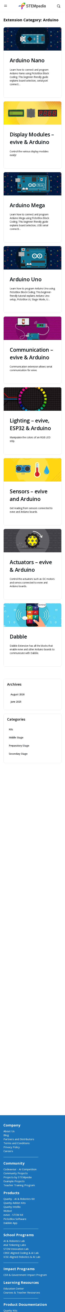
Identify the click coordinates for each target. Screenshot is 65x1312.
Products (11, 1192)
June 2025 (16, 701)
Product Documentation (25, 1304)
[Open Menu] (5, 5)
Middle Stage (16, 737)
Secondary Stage (18, 753)
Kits (11, 729)
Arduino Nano (27, 60)
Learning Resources (21, 1282)
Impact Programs (19, 1268)
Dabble (18, 636)
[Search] (59, 6)
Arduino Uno (25, 279)
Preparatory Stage (19, 745)
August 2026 (18, 694)
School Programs (18, 1235)
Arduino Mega (27, 205)
